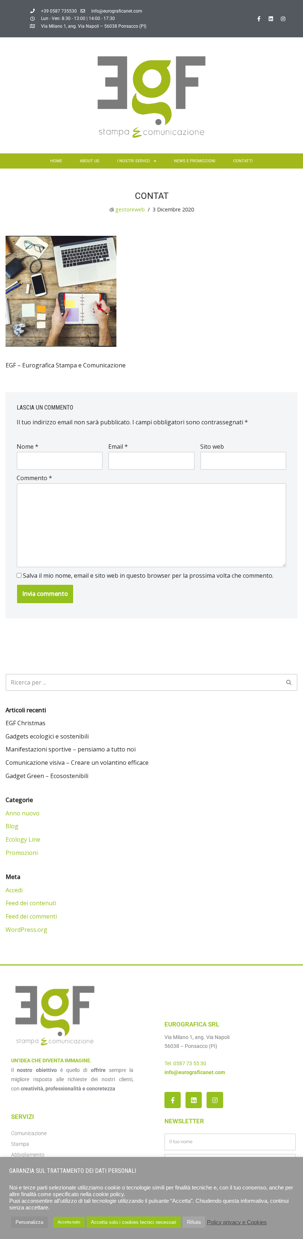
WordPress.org (26, 930)
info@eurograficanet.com (194, 1072)
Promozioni (22, 853)
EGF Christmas (25, 723)
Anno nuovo (23, 813)
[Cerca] (289, 682)
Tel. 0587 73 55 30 (185, 1063)
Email (118, 446)
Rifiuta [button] (194, 1222)
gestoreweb (130, 209)
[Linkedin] (271, 19)
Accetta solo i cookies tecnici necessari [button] (133, 1222)
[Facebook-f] (258, 19)
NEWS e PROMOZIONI (194, 161)
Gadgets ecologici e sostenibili (47, 736)
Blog (12, 826)
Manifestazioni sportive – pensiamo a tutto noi (71, 749)
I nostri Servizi (133, 161)
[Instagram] (283, 19)
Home (56, 161)
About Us (89, 161)
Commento (34, 478)
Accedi (14, 890)
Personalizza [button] (29, 1222)
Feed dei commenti (31, 916)
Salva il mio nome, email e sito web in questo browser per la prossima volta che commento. (148, 575)
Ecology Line (23, 839)
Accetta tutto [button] (69, 1222)
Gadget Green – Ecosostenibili (47, 776)
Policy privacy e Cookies (237, 1222)
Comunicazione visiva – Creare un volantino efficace (77, 762)
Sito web (212, 446)
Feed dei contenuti (31, 903)
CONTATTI (243, 161)
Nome (27, 446)
